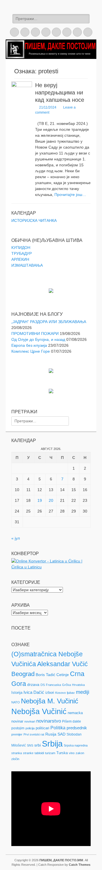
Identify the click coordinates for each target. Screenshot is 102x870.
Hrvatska (78, 684)
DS (43, 684)
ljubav (71, 692)
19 (39, 500)
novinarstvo (48, 721)
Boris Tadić (45, 674)
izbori (49, 692)
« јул (15, 538)
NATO (15, 702)
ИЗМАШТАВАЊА (27, 265)
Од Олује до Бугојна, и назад (38, 339)
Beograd (23, 673)
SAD (61, 734)
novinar (17, 721)
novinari (29, 721)
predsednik (77, 728)
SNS (30, 745)
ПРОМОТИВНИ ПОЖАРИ (35, 333)
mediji (82, 692)
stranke (28, 753)
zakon (80, 753)
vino (72, 753)
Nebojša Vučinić (39, 711)
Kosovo (60, 692)
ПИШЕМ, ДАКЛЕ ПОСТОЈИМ (61, 860)
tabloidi (39, 753)
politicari (42, 728)
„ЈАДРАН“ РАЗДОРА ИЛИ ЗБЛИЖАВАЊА (48, 321)
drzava (33, 684)
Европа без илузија (29, 345)
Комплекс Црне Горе (30, 351)
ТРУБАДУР (21, 253)
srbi (37, 745)
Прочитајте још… (70, 194)
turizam (50, 753)
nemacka (75, 713)
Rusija (50, 734)
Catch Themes (79, 864)
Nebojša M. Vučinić (49, 701)
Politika (57, 727)
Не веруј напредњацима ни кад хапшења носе (59, 92)
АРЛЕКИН (20, 259)
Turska (62, 753)
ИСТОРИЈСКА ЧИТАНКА (34, 220)
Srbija (52, 743)
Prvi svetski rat (34, 734)
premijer (16, 734)
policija (30, 728)
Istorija (16, 692)
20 (51, 500)
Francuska (53, 684)
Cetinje (62, 674)
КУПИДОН (20, 247)
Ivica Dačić (34, 692)
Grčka (66, 684)
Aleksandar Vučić (62, 664)
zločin (15, 759)
